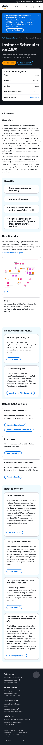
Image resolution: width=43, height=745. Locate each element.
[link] (33, 38)
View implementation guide (12, 253)
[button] (8, 113)
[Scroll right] (33, 6)
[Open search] (39, 7)
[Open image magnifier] (6, 291)
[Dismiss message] (38, 15)
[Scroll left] (12, 6)
